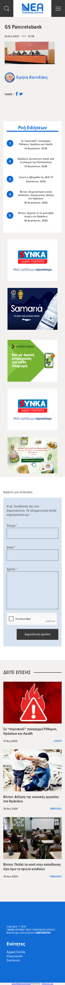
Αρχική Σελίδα (16, 952)
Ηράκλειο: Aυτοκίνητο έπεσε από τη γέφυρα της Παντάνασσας (36, 160)
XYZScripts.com (47, 984)
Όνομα (12, 526)
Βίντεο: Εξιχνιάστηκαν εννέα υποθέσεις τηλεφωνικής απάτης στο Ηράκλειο (36, 195)
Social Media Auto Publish (21, 984)
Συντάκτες (13, 960)
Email (11, 547)
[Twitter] (21, 95)
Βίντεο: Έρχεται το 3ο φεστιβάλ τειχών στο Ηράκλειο (36, 214)
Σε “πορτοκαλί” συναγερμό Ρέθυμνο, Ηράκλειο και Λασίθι (36, 142)
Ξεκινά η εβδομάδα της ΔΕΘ (34, 177)
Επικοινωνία (15, 956)
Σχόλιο (12, 569)
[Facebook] (17, 95)
